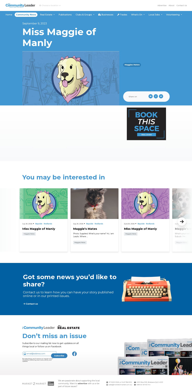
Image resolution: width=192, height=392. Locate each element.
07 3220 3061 (114, 382)
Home (8, 14)
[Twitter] (161, 96)
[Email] (150, 96)
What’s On (136, 14)
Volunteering (173, 14)
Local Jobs (154, 14)
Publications (65, 14)
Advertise (162, 5)
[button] (50, 5)
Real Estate (46, 14)
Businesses (107, 14)
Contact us (181, 5)
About (171, 5)
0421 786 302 (126, 382)
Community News (26, 14)
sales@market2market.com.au (120, 385)
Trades (123, 14)
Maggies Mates (132, 65)
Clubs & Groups (84, 14)
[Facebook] (156, 96)
